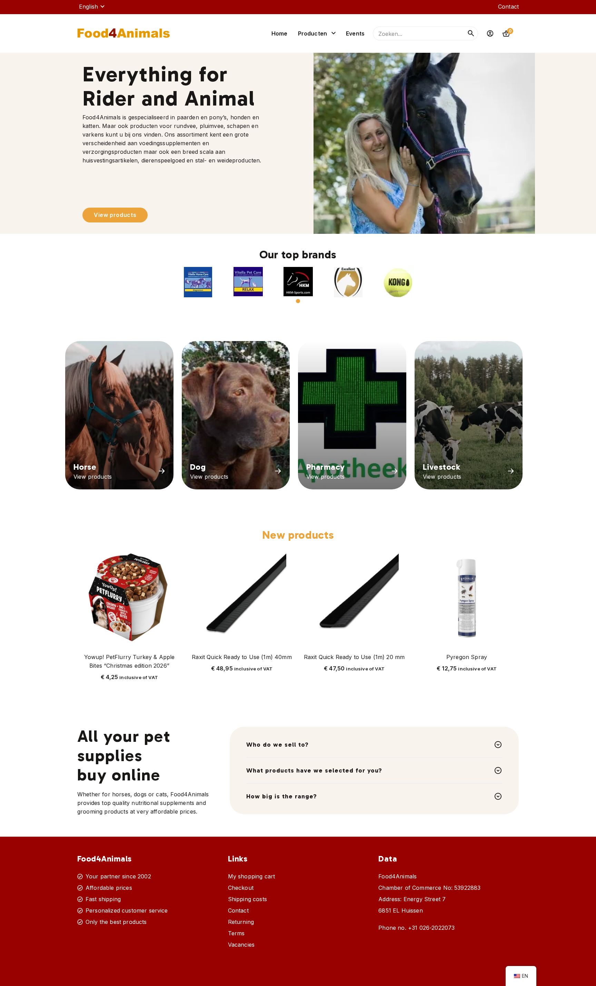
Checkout (241, 887)
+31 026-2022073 (431, 927)
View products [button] (115, 214)
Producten (312, 33)
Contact (508, 6)
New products (298, 534)
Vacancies (241, 944)
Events (355, 33)
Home (279, 33)
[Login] (490, 33)
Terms (236, 933)
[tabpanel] (198, 282)
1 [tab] (298, 301)
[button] (198, 282)
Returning (241, 921)
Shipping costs (247, 899)
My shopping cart (251, 876)
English (88, 6)
